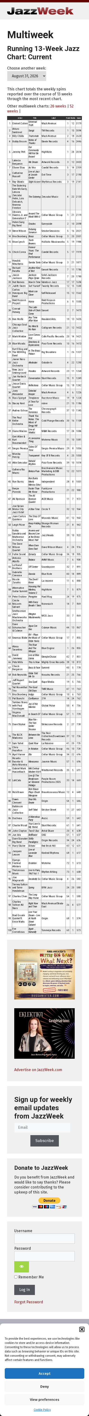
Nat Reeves (18, 282)
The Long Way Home (33, 896)
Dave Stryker (18, 724)
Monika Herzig (16, 455)
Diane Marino (19, 431)
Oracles (32, 223)
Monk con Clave (32, 293)
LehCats (16, 780)
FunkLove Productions (48, 490)
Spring (31, 887)
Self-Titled (32, 809)
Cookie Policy (42, 1409)
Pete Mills (17, 662)
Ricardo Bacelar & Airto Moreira (19, 761)
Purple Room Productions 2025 (51, 780)
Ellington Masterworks (34, 616)
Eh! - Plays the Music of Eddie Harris (34, 638)
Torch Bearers (32, 242)
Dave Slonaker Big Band (20, 840)
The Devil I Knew (33, 581)
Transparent (33, 455)
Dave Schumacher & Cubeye (19, 627)
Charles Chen (19, 896)
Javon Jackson (17, 277)
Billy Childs (18, 136)
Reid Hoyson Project (19, 302)
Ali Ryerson (18, 499)
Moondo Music (50, 518)
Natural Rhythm (32, 463)
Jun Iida (16, 834)
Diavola (31, 574)
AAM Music (48, 559)
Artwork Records (51, 162)
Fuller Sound (19, 554)
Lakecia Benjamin (17, 162)
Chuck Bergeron (17, 668)
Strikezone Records (52, 724)
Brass (31, 236)
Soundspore (48, 566)
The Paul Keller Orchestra (17, 421)
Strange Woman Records (50, 525)
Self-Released (49, 293)
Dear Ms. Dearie (32, 801)
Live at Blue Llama (33, 657)
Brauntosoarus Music (53, 792)
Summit (45, 667)
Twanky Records (50, 286)
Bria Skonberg (19, 236)
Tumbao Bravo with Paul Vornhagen (20, 705)
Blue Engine (48, 648)
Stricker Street (49, 809)
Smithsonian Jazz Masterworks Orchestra (19, 615)
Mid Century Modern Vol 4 (34, 770)
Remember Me (30, 1277)
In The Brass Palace (34, 352)
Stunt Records (49, 378)
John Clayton (19, 830)
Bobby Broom (19, 141)
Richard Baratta (16, 269)
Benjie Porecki (16, 490)
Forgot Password (28, 1302)
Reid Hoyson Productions (48, 302)
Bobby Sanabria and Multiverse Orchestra (19, 535)
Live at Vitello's (31, 431)
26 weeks (58, 106)
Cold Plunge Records (53, 420)
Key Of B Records (51, 455)
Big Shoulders (49, 352)
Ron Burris (18, 481)
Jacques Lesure (17, 853)
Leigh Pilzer (18, 524)
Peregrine (32, 596)
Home (31, 301)
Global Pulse (48, 705)
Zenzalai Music (50, 196)
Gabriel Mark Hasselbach (19, 770)
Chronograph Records (49, 410)
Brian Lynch (18, 241)
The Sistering (34, 196)
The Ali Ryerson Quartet (32, 499)
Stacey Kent (18, 403)
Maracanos (33, 761)
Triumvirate (33, 136)
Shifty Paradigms (33, 840)
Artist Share (48, 830)
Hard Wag (47, 596)
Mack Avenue (49, 123)
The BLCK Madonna (17, 736)
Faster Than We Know (33, 490)
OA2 (44, 834)
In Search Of (34, 714)
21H (44, 698)
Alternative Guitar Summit (19, 589)
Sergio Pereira (20, 448)
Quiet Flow (33, 743)
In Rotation (33, 748)
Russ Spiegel (19, 397)
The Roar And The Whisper (32, 648)
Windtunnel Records (52, 770)
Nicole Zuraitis (16, 581)
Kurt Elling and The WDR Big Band (20, 352)
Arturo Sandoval (17, 130)
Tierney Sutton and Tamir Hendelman (19, 887)
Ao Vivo (32, 167)
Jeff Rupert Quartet (18, 682)
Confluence (33, 698)
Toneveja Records (51, 930)
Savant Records (50, 269)
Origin (45, 801)
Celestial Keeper (32, 392)
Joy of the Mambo (33, 705)
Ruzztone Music (50, 397)
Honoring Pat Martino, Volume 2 (34, 589)
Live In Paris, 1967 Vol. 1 (34, 872)
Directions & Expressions (33, 343)
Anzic (45, 818)
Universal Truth (32, 123)
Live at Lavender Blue (32, 853)
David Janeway (17, 657)
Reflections (33, 385)
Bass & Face (34, 667)
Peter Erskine (19, 596)
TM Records (48, 130)
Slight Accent (34, 181)
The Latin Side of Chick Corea (34, 310)
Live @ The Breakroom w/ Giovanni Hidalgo (33, 780)
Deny (44, 1386)
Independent (48, 481)
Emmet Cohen (20, 123)
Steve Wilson (19, 230)
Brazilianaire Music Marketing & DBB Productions (52, 471)
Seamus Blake (19, 637)
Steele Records (49, 141)
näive (44, 403)
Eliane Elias (18, 167)
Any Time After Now (33, 319)
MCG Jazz (47, 615)
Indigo (31, 694)
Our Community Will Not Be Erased (33, 152)
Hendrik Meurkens (17, 262)
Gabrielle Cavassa (17, 574)
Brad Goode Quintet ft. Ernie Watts (18, 918)
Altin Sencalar (19, 462)
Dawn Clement (16, 801)
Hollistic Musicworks (53, 241)
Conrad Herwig (16, 310)
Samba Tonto (34, 262)
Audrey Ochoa (20, 410)
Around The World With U (34, 215)
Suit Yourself (34, 286)
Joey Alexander (17, 392)
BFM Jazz (47, 887)
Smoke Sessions (50, 230)
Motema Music (50, 439)
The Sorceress (33, 410)
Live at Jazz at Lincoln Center (34, 175)
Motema (46, 863)
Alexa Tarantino (17, 648)
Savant (45, 310)
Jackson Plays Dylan (33, 277)
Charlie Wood (19, 825)
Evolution (32, 863)
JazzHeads (48, 535)
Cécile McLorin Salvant (16, 603)
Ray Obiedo (18, 181)
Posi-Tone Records (52, 343)
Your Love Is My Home (34, 825)
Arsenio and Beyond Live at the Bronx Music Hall (34, 535)
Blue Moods (18, 343)
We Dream (33, 162)
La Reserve (47, 743)
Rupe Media (48, 681)
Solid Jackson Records (49, 277)
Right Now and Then (33, 905)
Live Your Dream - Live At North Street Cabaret (34, 918)
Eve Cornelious (18, 930)
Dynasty (32, 554)
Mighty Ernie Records (53, 662)
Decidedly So (34, 879)
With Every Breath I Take (34, 604)
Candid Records (50, 167)
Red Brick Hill (48, 845)
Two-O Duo (33, 830)
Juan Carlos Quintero (19, 518)
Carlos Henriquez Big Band (19, 293)
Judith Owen (18, 286)
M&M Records (49, 431)
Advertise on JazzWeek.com (38, 1070)
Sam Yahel (17, 743)
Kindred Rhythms (50, 852)
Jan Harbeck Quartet (19, 378)
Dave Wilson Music (52, 547)
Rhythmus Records (52, 181)
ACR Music (47, 499)
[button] (82, 1329)
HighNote (47, 151)
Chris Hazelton (17, 749)
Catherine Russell (17, 175)
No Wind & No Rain (33, 328)
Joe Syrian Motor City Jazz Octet (18, 509)
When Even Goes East (33, 547)
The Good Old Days (32, 689)
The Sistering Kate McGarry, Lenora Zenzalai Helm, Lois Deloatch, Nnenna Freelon (19, 196)
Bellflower (32, 834)
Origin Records (49, 840)
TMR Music (47, 689)
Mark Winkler (19, 336)
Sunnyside (47, 223)
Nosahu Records (51, 674)
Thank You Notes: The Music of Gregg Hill (33, 420)
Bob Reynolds (19, 674)
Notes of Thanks (32, 142)
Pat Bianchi (18, 698)
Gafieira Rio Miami (18, 471)
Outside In (47, 362)
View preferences (44, 1399)
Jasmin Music (49, 761)
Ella (30, 754)
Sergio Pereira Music (53, 448)
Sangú (31, 130)
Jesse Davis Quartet (19, 385)
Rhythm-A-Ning (49, 871)
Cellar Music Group (52, 215)
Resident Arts (49, 319)
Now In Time (34, 282)
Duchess (17, 818)
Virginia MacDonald (18, 714)
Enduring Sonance (32, 231)
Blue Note (47, 574)
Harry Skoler (18, 845)
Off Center (33, 566)
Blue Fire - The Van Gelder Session (32, 724)
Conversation (34, 378)
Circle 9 (46, 509)
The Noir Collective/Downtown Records (53, 736)
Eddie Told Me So (33, 675)
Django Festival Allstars (16, 863)
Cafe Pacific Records (53, 336)
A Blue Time (34, 509)
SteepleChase (49, 656)
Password (22, 1248)
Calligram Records (51, 327)
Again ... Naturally (32, 930)
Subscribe (44, 1140)
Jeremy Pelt (18, 151)
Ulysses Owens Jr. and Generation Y (20, 215)
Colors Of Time (32, 448)
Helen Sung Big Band (18, 224)
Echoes (31, 845)
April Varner (18, 754)
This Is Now (34, 662)
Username (23, 1231)
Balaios (31, 559)
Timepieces (33, 397)
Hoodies (32, 371)
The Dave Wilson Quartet (17, 547)
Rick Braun (18, 792)
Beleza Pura (33, 471)
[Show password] (21, 1267)
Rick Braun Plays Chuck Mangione (34, 792)
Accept (44, 1373)
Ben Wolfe (17, 319)
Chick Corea (19, 252)
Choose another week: (26, 68)
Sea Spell (32, 681)
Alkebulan (32, 362)
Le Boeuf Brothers (17, 567)
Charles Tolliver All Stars (17, 905)
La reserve (47, 580)
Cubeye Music (49, 627)
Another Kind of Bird (34, 269)
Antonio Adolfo (16, 560)
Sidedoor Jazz (49, 282)
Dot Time (46, 174)
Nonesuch (47, 603)
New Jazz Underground (19, 371)
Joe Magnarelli (18, 879)
